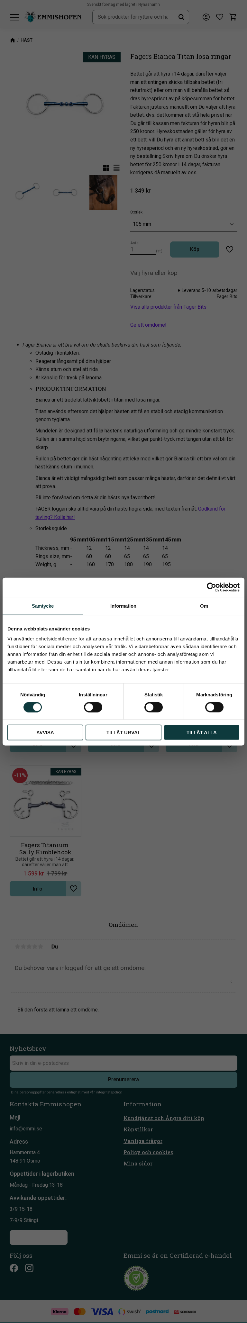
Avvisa (45, 732)
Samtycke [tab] (43, 605)
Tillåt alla (202, 732)
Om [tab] (204, 605)
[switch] (93, 707)
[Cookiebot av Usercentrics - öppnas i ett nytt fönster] (211, 587)
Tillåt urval (123, 732)
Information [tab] (123, 605)
